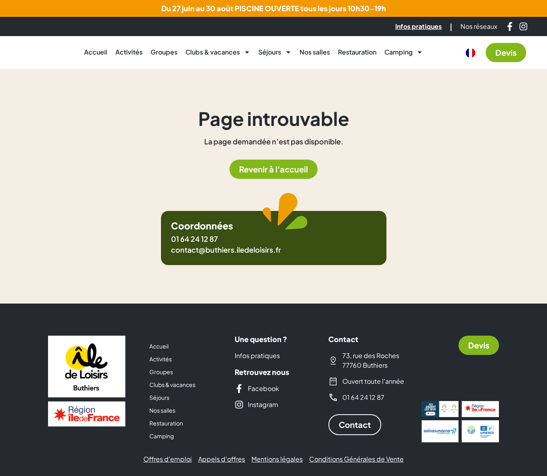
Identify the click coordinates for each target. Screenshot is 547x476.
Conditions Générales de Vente (356, 459)
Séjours (269, 52)
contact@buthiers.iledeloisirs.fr (226, 249)
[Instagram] (523, 26)
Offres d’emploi (167, 459)
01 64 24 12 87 (194, 238)
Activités (129, 52)
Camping (398, 52)
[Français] (470, 53)
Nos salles (315, 52)
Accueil (95, 52)
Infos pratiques (257, 355)
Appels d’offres (221, 459)
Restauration (357, 52)
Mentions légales (277, 459)
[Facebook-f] (509, 26)
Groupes (164, 52)
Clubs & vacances (212, 52)
